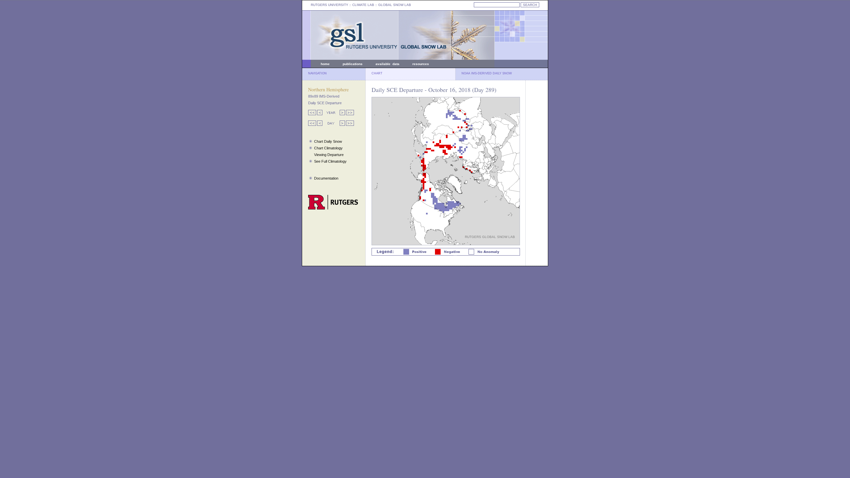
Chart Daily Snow (328, 141)
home (325, 64)
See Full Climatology (330, 161)
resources (420, 64)
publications (353, 64)
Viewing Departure (329, 155)
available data (387, 64)
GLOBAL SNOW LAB (394, 5)
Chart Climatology (328, 148)
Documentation (326, 178)
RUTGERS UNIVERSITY (329, 5)
